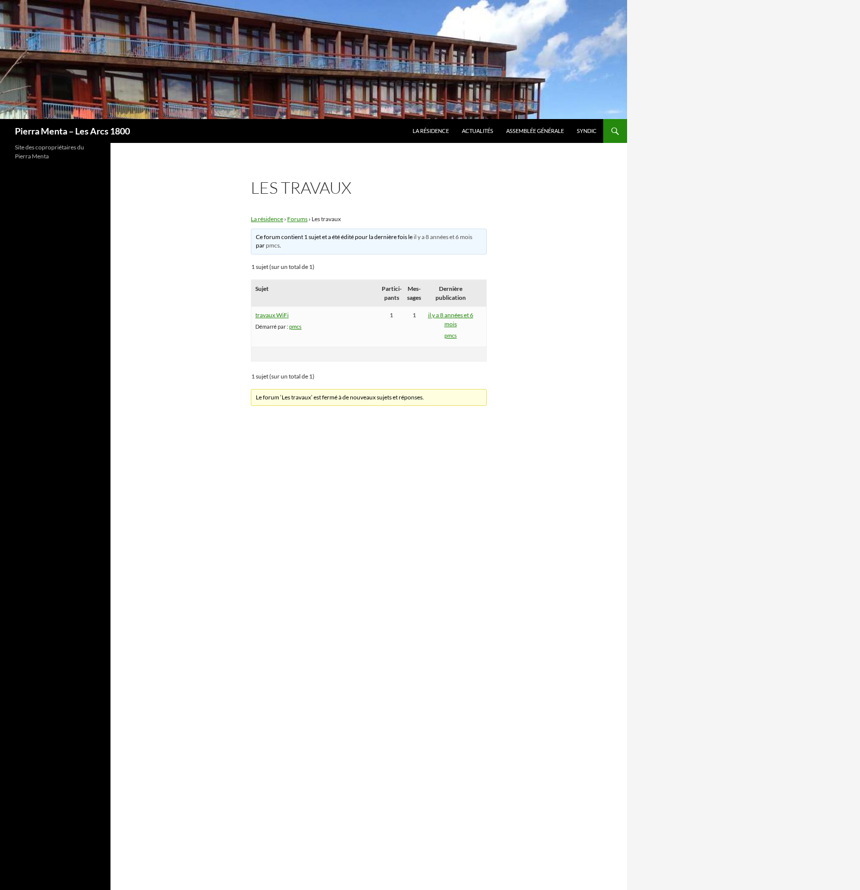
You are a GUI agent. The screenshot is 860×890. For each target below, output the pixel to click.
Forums (297, 219)
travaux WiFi (272, 315)
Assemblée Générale (535, 130)
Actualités (477, 130)
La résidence (431, 130)
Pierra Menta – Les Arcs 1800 (72, 131)
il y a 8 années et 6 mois (443, 237)
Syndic (587, 130)
